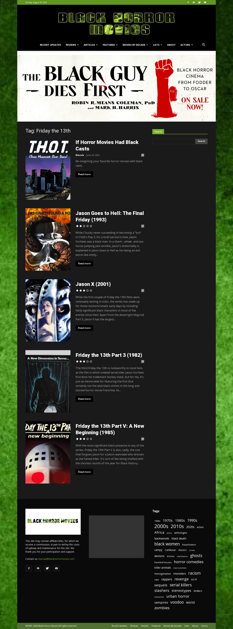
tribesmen (159, 597)
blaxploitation (189, 544)
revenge (181, 579)
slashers (161, 590)
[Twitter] (199, 2)
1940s (157, 520)
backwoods (161, 538)
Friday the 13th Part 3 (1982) (109, 355)
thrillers (198, 591)
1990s (192, 520)
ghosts (196, 555)
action (200, 527)
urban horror (177, 596)
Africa (159, 532)
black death (179, 538)
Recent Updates (50, 44)
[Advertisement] (116, 536)
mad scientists (179, 568)
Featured (109, 44)
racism (194, 573)
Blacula (80, 155)
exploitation (182, 556)
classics (182, 550)
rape (156, 579)
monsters (179, 573)
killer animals (162, 567)
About (171, 44)
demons (159, 556)
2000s (161, 526)
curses (192, 550)
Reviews (71, 44)
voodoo (177, 602)
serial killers (181, 585)
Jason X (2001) (93, 284)
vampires (161, 602)
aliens (169, 533)
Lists (156, 44)
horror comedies (188, 562)
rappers (166, 579)
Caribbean (170, 550)
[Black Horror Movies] (116, 22)
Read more (84, 174)
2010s (177, 526)
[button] (203, 45)
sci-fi (194, 579)
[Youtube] (205, 2)
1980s (180, 520)
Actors (185, 44)
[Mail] (193, 2)
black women (167, 544)
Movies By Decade (134, 44)
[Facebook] (188, 2)
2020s (190, 527)
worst (190, 602)
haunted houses (163, 562)
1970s (168, 520)
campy (158, 550)
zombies (162, 608)
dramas (170, 556)
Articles (89, 44)
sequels (160, 585)
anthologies (180, 532)
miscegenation (162, 573)
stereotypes (181, 590)
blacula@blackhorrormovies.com (57, 558)
